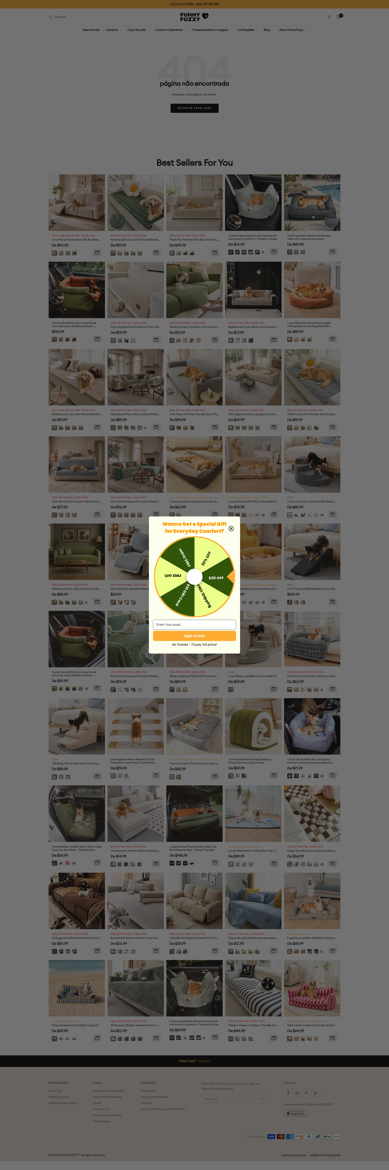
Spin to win (194, 635)
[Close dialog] (231, 528)
